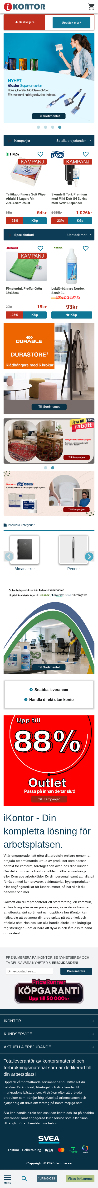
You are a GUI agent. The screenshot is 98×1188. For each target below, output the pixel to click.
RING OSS (48, 1178)
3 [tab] (52, 127)
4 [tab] (59, 127)
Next (89, 556)
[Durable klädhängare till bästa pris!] (49, 368)
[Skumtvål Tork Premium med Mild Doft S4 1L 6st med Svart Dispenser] (71, 172)
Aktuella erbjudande (49, 1047)
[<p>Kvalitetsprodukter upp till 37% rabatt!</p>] (49, 493)
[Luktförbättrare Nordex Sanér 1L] (71, 266)
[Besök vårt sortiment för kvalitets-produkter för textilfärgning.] (45, 78)
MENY (7, 1183)
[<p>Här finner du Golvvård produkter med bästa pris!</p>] (49, 629)
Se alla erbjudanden (72, 140)
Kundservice (49, 1034)
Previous (9, 556)
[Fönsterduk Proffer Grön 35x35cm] (26, 266)
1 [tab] (38, 127)
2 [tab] (45, 127)
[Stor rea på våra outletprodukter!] (49, 760)
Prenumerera (76, 971)
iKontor (49, 1021)
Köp (73, 315)
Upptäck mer (70, 22)
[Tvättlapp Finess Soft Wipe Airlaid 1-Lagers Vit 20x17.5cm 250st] (26, 172)
